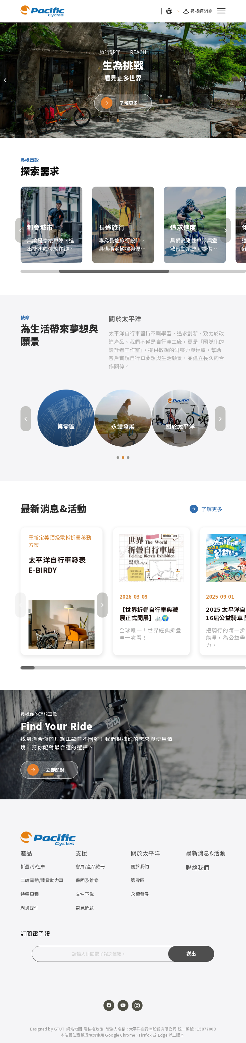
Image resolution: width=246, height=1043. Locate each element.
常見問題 (85, 907)
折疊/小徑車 (32, 866)
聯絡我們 (197, 867)
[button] (112, 120)
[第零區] (65, 417)
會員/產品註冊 (90, 866)
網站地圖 (74, 1028)
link (61, 591)
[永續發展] (123, 417)
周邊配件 (29, 907)
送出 (191, 953)
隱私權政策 (93, 1028)
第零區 (137, 880)
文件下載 (85, 894)
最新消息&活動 (206, 853)
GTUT (59, 1028)
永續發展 (140, 894)
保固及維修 (87, 880)
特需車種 (29, 894)
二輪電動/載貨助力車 (42, 880)
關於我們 (140, 866)
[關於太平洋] (180, 417)
